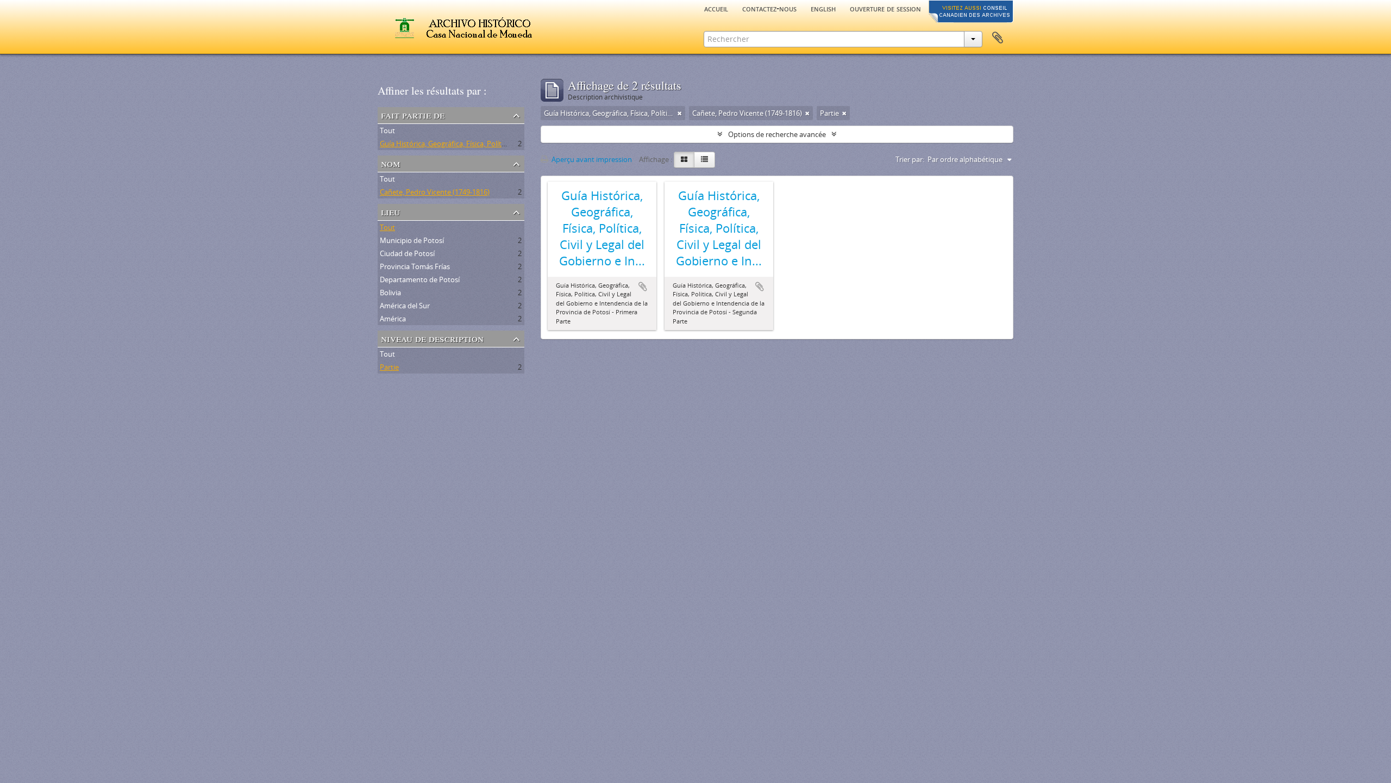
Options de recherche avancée (777, 134)
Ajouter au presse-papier (642, 286)
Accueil (716, 8)
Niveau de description (432, 338)
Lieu (390, 211)
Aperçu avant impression (591, 159)
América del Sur (405, 305)
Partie (389, 367)
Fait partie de (412, 114)
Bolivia (390, 292)
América (393, 319)
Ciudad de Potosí (407, 253)
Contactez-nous (769, 8)
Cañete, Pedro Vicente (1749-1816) (435, 192)
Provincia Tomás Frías (415, 266)
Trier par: (909, 159)
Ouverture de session (885, 8)
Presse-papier (997, 38)
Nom (390, 163)
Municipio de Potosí (412, 240)
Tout (387, 130)
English (823, 8)
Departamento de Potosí (420, 279)
